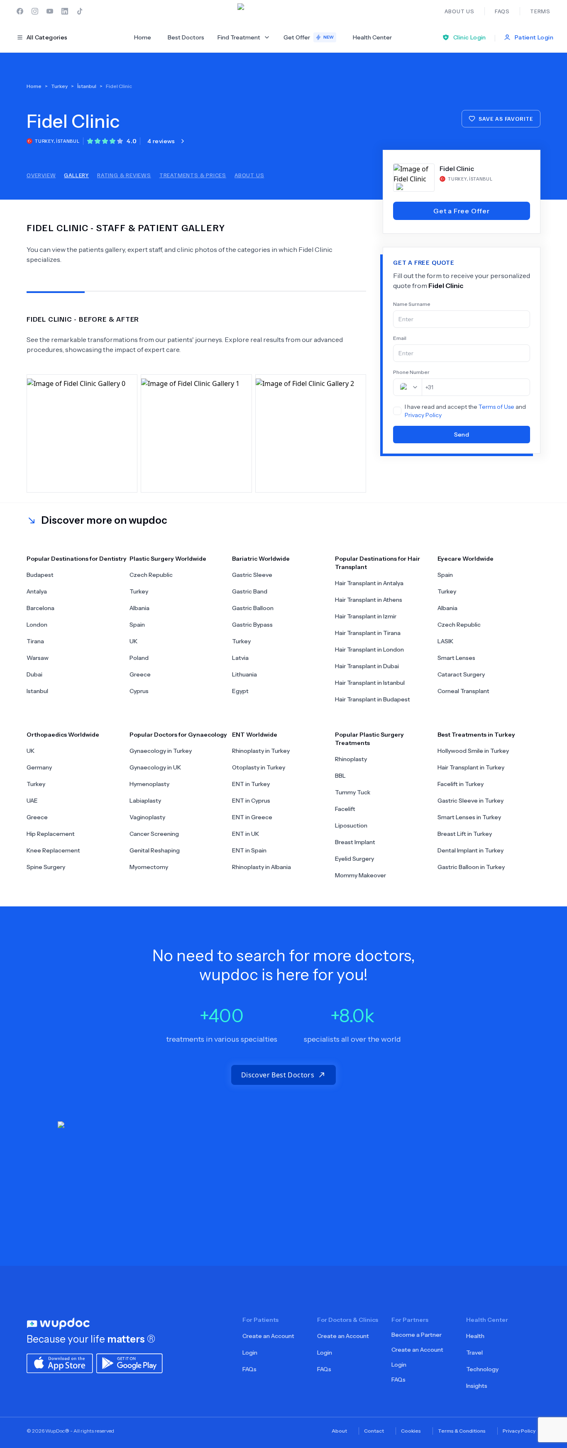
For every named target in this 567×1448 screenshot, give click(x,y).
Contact (374, 1431)
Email (399, 338)
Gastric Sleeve (252, 575)
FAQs (249, 1369)
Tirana (35, 641)
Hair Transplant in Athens (368, 599)
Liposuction (351, 825)
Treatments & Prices (192, 174)
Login (249, 1352)
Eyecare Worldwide (465, 558)
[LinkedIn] (64, 11)
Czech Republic (151, 575)
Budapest (40, 575)
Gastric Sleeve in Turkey (470, 800)
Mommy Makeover (360, 875)
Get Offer (309, 37)
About (339, 1431)
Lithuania (244, 674)
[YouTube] (49, 11)
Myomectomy (149, 867)
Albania (139, 608)
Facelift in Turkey (460, 784)
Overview (41, 174)
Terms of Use (496, 406)
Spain (137, 624)
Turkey (139, 591)
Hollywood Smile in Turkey (473, 751)
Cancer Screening (154, 834)
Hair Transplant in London (369, 649)
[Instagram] (35, 11)
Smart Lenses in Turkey (469, 817)
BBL (340, 775)
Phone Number (411, 372)
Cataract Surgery (461, 674)
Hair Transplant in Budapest (372, 699)
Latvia (240, 658)
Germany (39, 767)
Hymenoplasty (149, 784)
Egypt (240, 691)
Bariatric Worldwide (261, 558)
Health (475, 1336)
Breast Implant (355, 842)
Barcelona (40, 608)
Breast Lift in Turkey (464, 834)
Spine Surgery (46, 867)
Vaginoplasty (147, 817)
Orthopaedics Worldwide (63, 734)
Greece (140, 674)
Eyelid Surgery (354, 858)
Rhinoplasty (351, 759)
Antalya (37, 591)
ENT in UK (245, 834)
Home (142, 37)
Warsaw (38, 658)
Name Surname (411, 304)
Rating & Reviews (124, 174)
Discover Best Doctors (277, 1074)
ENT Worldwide (254, 734)
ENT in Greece (252, 817)
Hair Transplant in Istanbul (370, 682)
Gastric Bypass (252, 624)
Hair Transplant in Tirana (368, 633)
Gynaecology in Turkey (161, 751)
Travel (474, 1352)
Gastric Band (249, 591)
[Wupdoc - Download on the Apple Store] (60, 1362)
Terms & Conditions (462, 1431)
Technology (482, 1369)
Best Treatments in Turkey (476, 734)
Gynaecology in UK (155, 767)
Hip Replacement (51, 834)
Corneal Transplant (463, 691)
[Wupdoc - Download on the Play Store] (129, 1362)
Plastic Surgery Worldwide (168, 558)
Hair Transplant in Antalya (369, 583)
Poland (139, 658)
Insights (476, 1385)
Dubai (34, 674)
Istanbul (37, 691)
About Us (249, 174)
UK (133, 641)
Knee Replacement (53, 850)
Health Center (372, 37)
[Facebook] (20, 11)
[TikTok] (79, 11)
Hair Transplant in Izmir (365, 616)
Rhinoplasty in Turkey (261, 751)
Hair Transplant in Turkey (470, 767)
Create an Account (268, 1336)
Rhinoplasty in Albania (261, 867)
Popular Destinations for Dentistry (77, 558)
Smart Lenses (456, 658)
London (37, 624)
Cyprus (139, 691)
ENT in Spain (249, 850)
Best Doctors (186, 37)
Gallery (76, 174)
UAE (32, 800)
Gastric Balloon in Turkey (471, 867)
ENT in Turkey (251, 784)
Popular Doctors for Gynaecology (178, 734)
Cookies (411, 1431)
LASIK (445, 641)
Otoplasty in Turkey (258, 767)
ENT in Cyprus (251, 800)
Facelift (345, 809)
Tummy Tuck (352, 792)
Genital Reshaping (155, 850)
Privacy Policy (423, 415)
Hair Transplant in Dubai (367, 666)
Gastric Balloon (253, 608)
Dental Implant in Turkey (470, 850)
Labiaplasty (145, 800)
